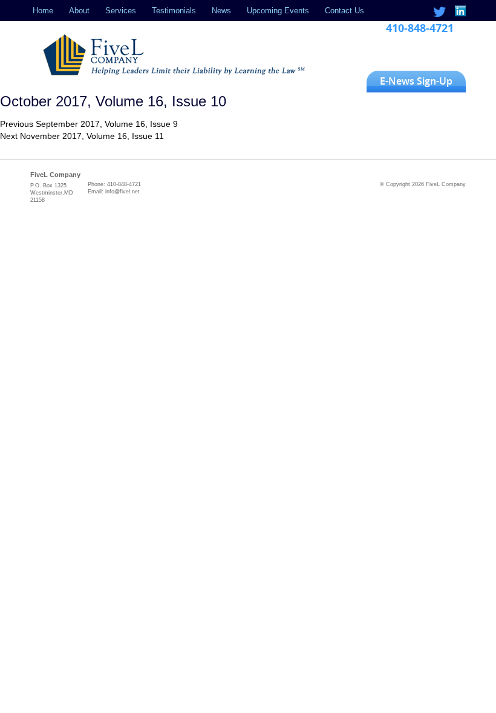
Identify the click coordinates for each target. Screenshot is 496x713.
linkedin (459, 11)
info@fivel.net (122, 192)
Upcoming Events (278, 10)
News (221, 10)
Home (43, 10)
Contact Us (344, 10)
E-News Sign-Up (416, 81)
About (79, 10)
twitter (439, 11)
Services (120, 10)
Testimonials (174, 10)
